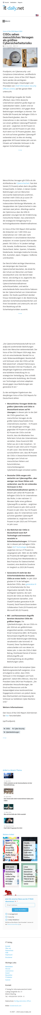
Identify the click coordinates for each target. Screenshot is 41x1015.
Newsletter (8, 975)
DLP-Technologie (19, 547)
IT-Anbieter (8, 977)
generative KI (31, 584)
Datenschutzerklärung (13, 924)
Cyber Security (19, 729)
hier (7, 715)
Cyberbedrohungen (12, 732)
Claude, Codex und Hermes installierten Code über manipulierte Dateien (29, 850)
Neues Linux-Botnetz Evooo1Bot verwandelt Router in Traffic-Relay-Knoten (11, 850)
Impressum (8, 955)
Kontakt (7, 946)
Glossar (7, 969)
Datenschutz (9, 950)
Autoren (7, 980)
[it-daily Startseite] (16, 8)
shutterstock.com (15, 1006)
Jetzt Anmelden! (20, 910)
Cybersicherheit (23, 183)
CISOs (8, 729)
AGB (6, 953)
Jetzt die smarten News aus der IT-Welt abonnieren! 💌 (19, 900)
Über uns (8, 948)
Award (7, 973)
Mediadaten (9, 966)
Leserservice (9, 971)
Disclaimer (8, 957)
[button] (6, 21)
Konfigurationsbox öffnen (22, 1001)
